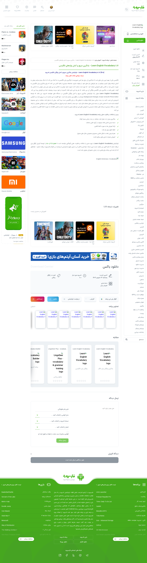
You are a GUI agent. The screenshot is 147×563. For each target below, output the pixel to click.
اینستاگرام (39, 299)
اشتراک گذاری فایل (138, 140)
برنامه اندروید (105, 60)
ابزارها (142, 129)
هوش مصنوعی (139, 302)
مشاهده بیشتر (123, 539)
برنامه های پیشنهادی (138, 152)
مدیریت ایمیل (140, 261)
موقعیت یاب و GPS (138, 294)
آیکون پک (141, 125)
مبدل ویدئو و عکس (138, 257)
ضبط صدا (141, 215)
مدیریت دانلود (140, 264)
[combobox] (51, 415)
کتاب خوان (140, 238)
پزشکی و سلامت (139, 163)
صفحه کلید (141, 212)
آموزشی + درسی (139, 118)
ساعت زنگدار (140, 200)
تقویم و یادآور (140, 170)
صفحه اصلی (113, 60)
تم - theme (140, 174)
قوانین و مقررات (63, 434)
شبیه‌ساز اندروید (139, 208)
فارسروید (47, 147)
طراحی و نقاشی (139, 223)
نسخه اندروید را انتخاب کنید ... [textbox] (59, 421)
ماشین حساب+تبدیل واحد (136, 253)
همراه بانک (140, 298)
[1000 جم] (106, 35)
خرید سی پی (51, 11)
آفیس (142, 110)
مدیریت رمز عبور (139, 268)
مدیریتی (141, 276)
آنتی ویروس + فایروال (137, 121)
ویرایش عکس (139, 321)
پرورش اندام (140, 159)
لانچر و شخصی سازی (137, 249)
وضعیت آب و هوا (138, 309)
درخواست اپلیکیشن (73, 299)
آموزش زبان (136, 85)
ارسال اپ (27, 11)
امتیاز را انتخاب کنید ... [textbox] (61, 427)
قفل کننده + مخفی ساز (137, 230)
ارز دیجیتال (140, 136)
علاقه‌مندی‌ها (17, 11)
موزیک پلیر (140, 291)
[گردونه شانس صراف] (85, 35)
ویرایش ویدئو (140, 328)
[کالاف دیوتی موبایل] (43, 35)
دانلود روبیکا (63, 542)
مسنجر (142, 287)
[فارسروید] (73, 477)
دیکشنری (141, 185)
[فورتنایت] (43, 231)
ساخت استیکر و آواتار (137, 197)
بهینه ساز (141, 155)
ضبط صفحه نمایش (138, 219)
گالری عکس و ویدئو (138, 242)
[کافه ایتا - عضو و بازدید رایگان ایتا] (64, 35)
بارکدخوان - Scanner (137, 148)
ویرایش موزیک (139, 325)
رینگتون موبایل (139, 193)
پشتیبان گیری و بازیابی (137, 167)
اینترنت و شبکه (139, 144)
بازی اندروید (83, 537)
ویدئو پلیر (141, 317)
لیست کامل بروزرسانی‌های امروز (107, 485)
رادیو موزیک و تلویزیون (137, 189)
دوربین (142, 182)
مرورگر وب (141, 283)
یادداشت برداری (139, 332)
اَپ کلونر (141, 133)
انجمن (34, 11)
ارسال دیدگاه (62, 440)
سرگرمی (141, 204)
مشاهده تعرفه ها (18, 241)
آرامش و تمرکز (140, 106)
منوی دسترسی (6, 11)
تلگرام (55, 299)
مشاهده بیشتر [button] (13, 71)
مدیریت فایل (140, 272)
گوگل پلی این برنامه (110, 299)
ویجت (142, 313)
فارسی (142, 227)
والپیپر (142, 306)
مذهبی (142, 279)
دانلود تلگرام (83, 542)
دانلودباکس (139, 40)
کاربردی (141, 234)
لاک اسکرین (140, 246)
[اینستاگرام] (60, 555)
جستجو (42, 11)
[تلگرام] (87, 555)
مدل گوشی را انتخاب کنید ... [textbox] (59, 415)
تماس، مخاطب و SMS (137, 178)
